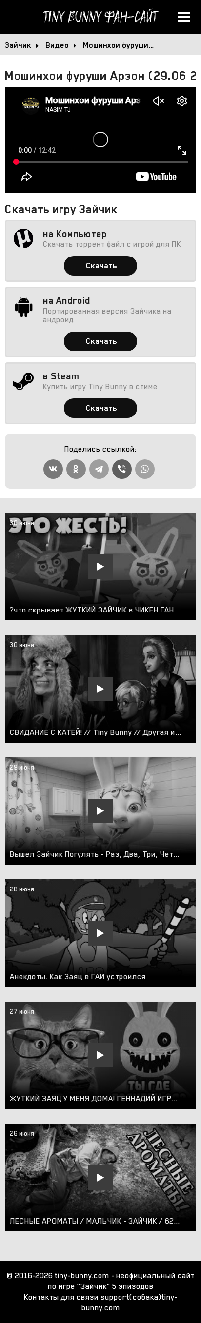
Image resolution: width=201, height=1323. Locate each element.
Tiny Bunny (100, 17)
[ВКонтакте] (53, 469)
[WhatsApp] (145, 469)
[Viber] (122, 469)
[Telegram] (99, 469)
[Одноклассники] (76, 469)
